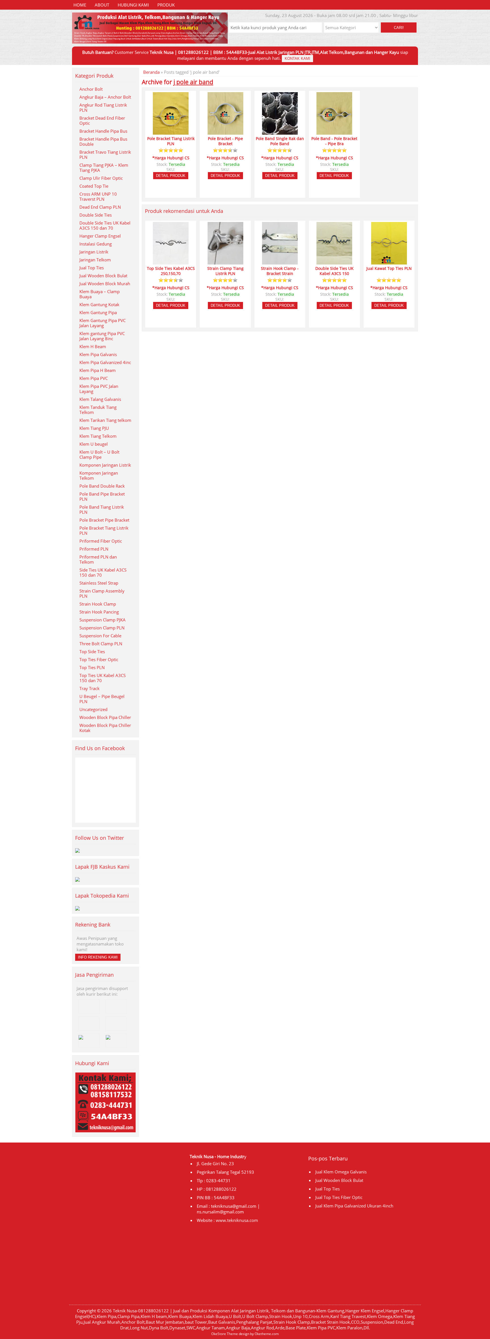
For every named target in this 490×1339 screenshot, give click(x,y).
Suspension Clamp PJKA (102, 620)
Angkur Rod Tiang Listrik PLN (103, 107)
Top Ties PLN (92, 667)
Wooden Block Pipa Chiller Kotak (105, 727)
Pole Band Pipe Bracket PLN (102, 496)
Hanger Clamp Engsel (100, 236)
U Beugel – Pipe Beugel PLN (101, 698)
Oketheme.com (267, 1333)
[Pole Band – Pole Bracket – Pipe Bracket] (334, 132)
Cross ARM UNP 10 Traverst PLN (98, 196)
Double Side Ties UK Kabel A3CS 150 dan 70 (104, 225)
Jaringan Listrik (93, 252)
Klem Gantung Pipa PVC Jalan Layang (102, 323)
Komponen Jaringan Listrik (105, 465)
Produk (166, 5)
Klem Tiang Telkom (98, 436)
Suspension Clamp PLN (101, 628)
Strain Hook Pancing (99, 612)
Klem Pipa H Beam (97, 370)
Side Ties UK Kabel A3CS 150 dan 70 (102, 572)
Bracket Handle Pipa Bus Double (103, 141)
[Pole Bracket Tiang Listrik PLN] (171, 132)
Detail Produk (170, 176)
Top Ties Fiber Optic (98, 659)
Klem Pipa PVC (93, 378)
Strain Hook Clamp (97, 604)
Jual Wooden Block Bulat (103, 275)
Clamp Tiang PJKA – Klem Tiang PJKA (103, 167)
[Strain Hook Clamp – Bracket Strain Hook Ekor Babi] (280, 262)
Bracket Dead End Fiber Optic (102, 120)
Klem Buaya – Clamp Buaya (99, 294)
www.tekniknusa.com (237, 1220)
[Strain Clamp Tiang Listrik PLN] (225, 262)
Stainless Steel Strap (98, 583)
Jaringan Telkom (95, 260)
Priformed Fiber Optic (100, 541)
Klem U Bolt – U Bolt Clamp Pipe (99, 454)
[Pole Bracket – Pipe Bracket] (225, 132)
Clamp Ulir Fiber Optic (101, 178)
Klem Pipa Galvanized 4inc (105, 362)
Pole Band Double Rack (102, 486)
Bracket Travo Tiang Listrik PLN (105, 154)
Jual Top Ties (91, 267)
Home (79, 5)
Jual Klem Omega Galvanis (341, 1172)
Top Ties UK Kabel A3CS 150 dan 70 (102, 677)
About (102, 5)
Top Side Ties (92, 651)
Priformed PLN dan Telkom (98, 559)
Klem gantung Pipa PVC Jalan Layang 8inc (102, 336)
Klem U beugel (93, 444)
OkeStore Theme (224, 1333)
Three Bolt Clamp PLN (100, 643)
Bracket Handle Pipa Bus (103, 131)
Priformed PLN (93, 549)
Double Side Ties (95, 215)
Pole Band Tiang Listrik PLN (101, 509)
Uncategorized (93, 709)
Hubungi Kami (133, 5)
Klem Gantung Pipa (98, 312)
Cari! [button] (399, 28)
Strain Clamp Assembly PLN (101, 593)
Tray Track (89, 688)
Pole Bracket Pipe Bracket (104, 520)
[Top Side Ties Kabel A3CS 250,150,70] (171, 262)
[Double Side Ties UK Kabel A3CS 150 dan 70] (334, 262)
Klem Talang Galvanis (100, 399)
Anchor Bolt (91, 89)
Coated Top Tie (93, 186)
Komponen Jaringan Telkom (98, 475)
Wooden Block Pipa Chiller (105, 717)
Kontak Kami (297, 58)
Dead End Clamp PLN (100, 207)
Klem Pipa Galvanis (98, 354)
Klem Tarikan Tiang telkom (105, 420)
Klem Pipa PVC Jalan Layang (98, 388)
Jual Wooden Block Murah (104, 283)
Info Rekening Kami (98, 957)
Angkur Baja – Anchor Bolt (105, 97)
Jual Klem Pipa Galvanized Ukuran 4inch (354, 1206)
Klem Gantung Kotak (99, 304)
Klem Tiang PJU (94, 428)
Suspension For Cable (100, 635)
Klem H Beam (92, 346)
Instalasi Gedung (95, 244)
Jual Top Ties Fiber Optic (338, 1197)
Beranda (151, 72)
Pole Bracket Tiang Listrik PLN (103, 530)
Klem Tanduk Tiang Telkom (98, 409)
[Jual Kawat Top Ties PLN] (389, 262)
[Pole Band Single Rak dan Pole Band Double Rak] (280, 132)
